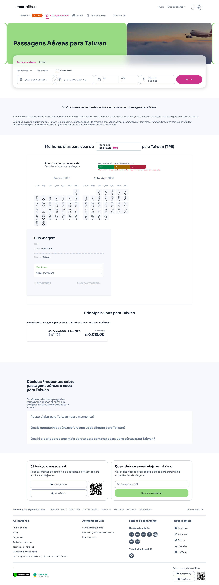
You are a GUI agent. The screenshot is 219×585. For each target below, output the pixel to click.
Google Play (60, 484)
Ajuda (161, 7)
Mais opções (193, 509)
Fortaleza (119, 509)
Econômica (22, 70)
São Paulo (74, 509)
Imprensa (18, 537)
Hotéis (79, 15)
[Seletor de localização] (55, 79)
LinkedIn (182, 546)
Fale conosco (89, 537)
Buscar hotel (66, 71)
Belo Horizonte (58, 509)
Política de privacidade (25, 551)
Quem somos (20, 527)
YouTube (182, 552)
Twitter (181, 540)
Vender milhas (98, 15)
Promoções (146, 509)
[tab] (26, 63)
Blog (15, 532)
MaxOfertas (120, 15)
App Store (60, 493)
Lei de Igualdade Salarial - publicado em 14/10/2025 (40, 556)
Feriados (131, 509)
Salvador (106, 509)
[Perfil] (196, 7)
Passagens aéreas (59, 15)
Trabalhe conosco (22, 542)
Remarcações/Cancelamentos (98, 532)
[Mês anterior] (37, 178)
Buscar (189, 79)
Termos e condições (23, 547)
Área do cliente (175, 7)
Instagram (183, 534)
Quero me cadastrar (151, 493)
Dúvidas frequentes (92, 527)
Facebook (183, 528)
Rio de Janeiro (90, 509)
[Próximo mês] (127, 178)
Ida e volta (42, 70)
